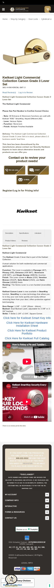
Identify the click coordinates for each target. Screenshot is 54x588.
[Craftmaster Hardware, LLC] (19, 9)
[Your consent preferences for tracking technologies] (49, 585)
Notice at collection (12, 585)
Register (28, 463)
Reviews (25, 241)
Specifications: (24, 233)
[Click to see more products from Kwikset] (27, 211)
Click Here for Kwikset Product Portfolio (27, 332)
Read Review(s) (9, 92)
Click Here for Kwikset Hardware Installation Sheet (27, 324)
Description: (9, 233)
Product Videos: (10, 241)
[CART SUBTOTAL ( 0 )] (47, 9)
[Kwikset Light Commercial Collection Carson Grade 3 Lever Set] (27, 28)
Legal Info (27, 563)
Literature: (38, 233)
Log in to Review (25, 92)
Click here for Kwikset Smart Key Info (27, 318)
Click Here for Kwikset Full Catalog (27, 338)
